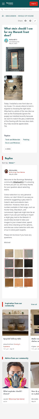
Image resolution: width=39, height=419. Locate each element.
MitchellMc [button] (13, 170)
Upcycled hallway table (12, 338)
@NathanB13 (18, 182)
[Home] (3, 16)
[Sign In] (34, 4)
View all (34, 304)
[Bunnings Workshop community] (9, 3)
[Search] (2, 9)
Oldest (11, 163)
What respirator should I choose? (12, 392)
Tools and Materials (12, 139)
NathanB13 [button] (13, 39)
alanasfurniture (8, 344)
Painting (26, 139)
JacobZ (5, 399)
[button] (6, 40)
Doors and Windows (12, 143)
